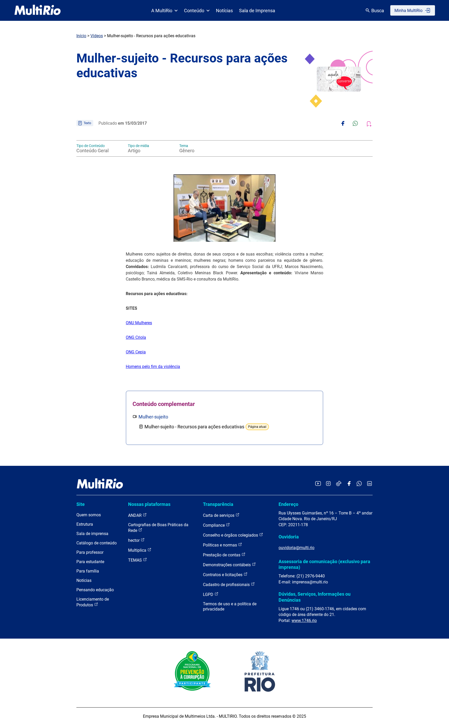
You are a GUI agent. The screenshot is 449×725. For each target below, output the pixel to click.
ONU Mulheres (139, 322)
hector (134, 540)
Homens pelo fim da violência (153, 366)
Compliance (214, 525)
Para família (87, 571)
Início (81, 35)
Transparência (218, 504)
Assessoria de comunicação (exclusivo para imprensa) (324, 564)
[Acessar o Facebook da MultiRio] (349, 484)
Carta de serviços (219, 515)
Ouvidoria (289, 536)
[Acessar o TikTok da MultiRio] (338, 484)
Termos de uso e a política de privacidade (229, 606)
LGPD (208, 594)
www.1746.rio (304, 620)
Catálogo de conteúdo (96, 542)
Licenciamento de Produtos (92, 602)
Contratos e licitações (223, 574)
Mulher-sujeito (153, 416)
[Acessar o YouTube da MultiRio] (318, 484)
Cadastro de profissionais (227, 584)
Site (80, 504)
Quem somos (88, 514)
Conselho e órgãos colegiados (231, 535)
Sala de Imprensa (257, 10)
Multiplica (137, 550)
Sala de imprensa (92, 533)
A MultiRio (161, 10)
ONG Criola (136, 337)
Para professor (89, 552)
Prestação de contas (222, 554)
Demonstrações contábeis (227, 564)
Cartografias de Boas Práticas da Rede (158, 527)
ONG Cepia (136, 351)
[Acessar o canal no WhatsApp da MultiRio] (359, 484)
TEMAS (135, 560)
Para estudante (90, 561)
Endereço (288, 504)
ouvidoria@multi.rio (296, 547)
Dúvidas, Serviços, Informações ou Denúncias (315, 596)
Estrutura (84, 524)
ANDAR (135, 515)
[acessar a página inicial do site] (37, 10)
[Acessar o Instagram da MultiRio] (328, 484)
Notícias (224, 10)
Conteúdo (194, 10)
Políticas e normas (220, 545)
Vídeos (96, 35)
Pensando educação (95, 589)
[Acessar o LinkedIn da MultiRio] (369, 484)
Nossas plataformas (149, 504)
